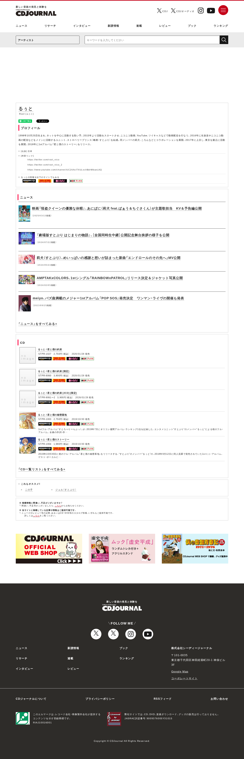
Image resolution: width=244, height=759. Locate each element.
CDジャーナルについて (31, 699)
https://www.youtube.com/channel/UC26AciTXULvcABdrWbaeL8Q (65, 169)
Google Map (179, 671)
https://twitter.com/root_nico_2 (45, 164)
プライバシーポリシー (100, 699)
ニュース (21, 25)
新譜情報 (113, 25)
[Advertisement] (122, 77)
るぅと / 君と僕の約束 (50, 349)
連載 (139, 25)
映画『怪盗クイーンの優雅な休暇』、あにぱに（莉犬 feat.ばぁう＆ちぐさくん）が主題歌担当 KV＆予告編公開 (117, 208)
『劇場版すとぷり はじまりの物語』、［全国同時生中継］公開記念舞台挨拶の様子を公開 (103, 234)
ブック (192, 25)
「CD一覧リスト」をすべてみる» (41, 469)
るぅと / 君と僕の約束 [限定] (53, 371)
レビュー (165, 25)
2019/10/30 (78, 419)
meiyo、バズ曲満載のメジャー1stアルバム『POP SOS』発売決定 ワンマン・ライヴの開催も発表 (108, 298)
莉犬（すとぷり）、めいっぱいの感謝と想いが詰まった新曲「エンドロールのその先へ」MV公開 (109, 257)
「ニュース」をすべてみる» (37, 323)
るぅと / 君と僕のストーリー (53, 439)
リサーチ (50, 25)
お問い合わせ (219, 699)
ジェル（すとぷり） (65, 489)
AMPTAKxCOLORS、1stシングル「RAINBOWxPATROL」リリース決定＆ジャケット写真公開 (110, 277)
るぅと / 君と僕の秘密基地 (52, 414)
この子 (29, 489)
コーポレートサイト (184, 678)
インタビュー (82, 25)
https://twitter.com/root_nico (43, 159)
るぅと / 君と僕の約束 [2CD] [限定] (57, 392)
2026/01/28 (78, 353)
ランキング (221, 25)
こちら (58, 505)
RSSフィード (163, 699)
